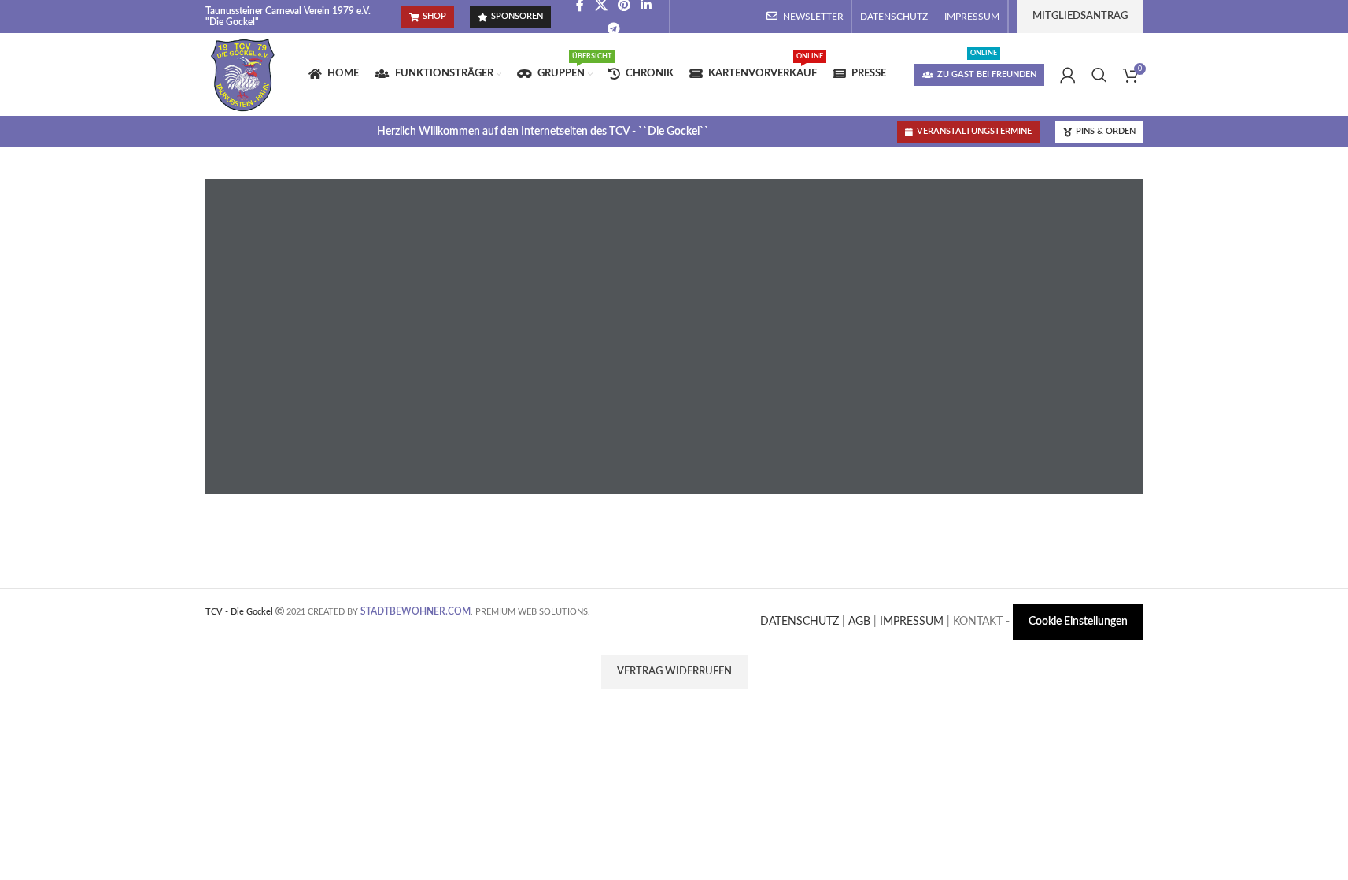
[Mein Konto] (1068, 75)
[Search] (1099, 75)
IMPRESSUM (912, 621)
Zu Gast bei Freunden (986, 74)
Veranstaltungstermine (974, 131)
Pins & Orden (1106, 131)
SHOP (434, 16)
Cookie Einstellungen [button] (1078, 621)
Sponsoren (517, 16)
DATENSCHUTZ (799, 621)
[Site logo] (242, 74)
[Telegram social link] (613, 28)
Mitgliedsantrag (1080, 16)
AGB (859, 621)
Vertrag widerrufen (674, 671)
